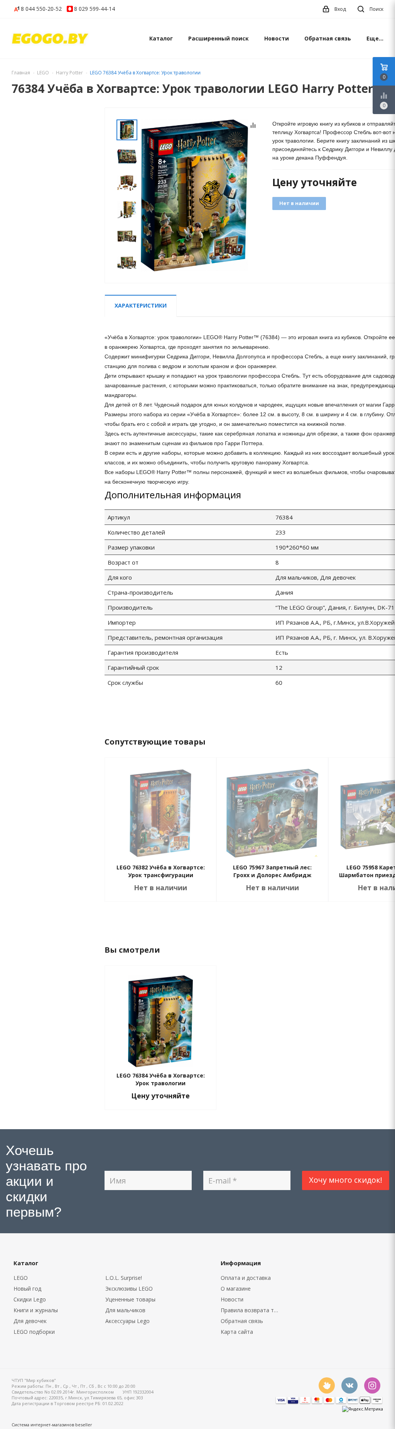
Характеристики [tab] (141, 305)
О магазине (236, 1288)
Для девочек (30, 1321)
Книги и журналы (36, 1310)
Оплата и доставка (246, 1277)
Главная (21, 72)
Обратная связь (327, 38)
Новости (276, 38)
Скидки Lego (30, 1299)
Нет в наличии (299, 203)
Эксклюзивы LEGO (129, 1288)
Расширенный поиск (218, 38)
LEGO (21, 1277)
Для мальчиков (125, 1310)
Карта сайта (237, 1331)
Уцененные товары (130, 1299)
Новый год (27, 1288)
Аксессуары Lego (127, 1321)
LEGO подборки (34, 1331)
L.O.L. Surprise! (123, 1277)
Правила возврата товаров (252, 1310)
